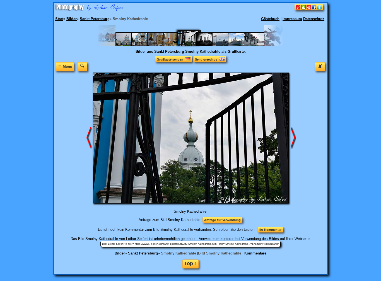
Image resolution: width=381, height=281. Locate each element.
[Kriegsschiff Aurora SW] (209, 45)
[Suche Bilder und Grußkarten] (82, 66)
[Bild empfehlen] (309, 9)
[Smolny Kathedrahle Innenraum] (160, 45)
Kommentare (255, 253)
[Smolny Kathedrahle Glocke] (144, 45)
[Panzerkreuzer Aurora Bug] (241, 45)
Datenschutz (313, 19)
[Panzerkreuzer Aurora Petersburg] (257, 45)
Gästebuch (270, 19)
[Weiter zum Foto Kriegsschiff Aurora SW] (293, 138)
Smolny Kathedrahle (178, 253)
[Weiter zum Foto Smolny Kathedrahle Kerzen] (89, 138)
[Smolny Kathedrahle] (128, 45)
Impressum (292, 19)
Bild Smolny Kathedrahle (219, 253)
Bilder (120, 253)
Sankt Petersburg (143, 253)
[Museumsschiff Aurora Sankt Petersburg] (225, 45)
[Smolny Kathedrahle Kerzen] (176, 45)
